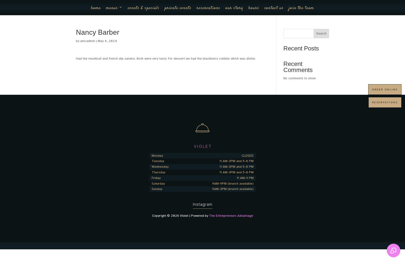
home (96, 8)
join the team (301, 8)
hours (253, 8)
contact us (274, 8)
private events (178, 8)
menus (112, 8)
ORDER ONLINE (385, 89)
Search (321, 33)
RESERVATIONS (385, 102)
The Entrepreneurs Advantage (231, 216)
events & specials (143, 8)
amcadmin (87, 41)
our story (234, 8)
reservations (208, 8)
